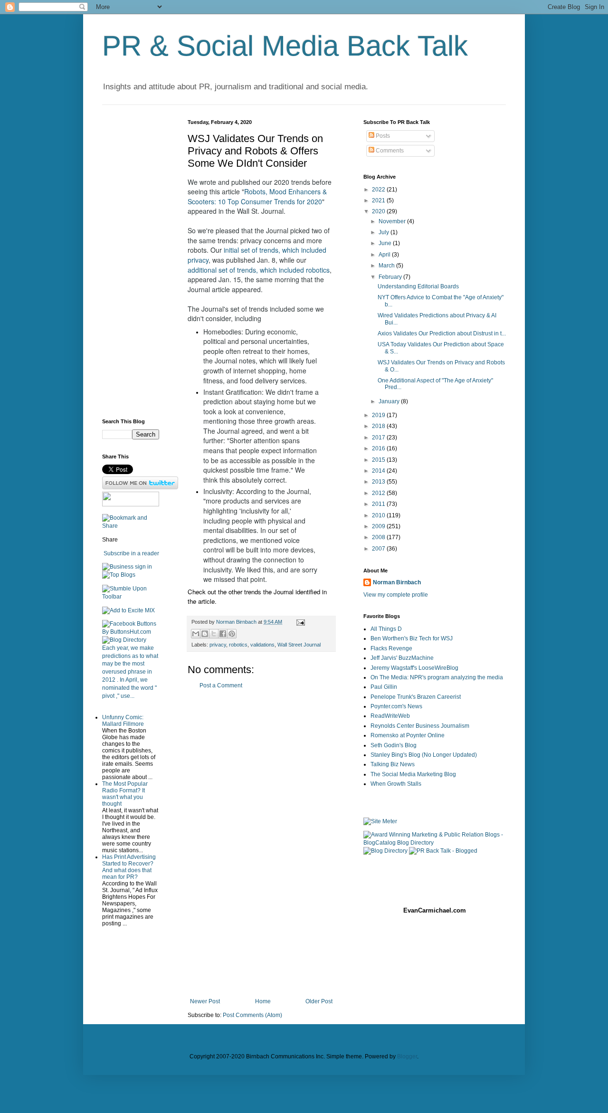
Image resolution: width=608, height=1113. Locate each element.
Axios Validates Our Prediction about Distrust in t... (442, 333)
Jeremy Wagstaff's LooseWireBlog (414, 668)
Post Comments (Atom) (252, 1015)
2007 (379, 548)
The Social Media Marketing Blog (413, 774)
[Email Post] (299, 622)
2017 (379, 437)
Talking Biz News (392, 764)
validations (262, 644)
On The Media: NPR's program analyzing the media (436, 677)
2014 (379, 470)
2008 (379, 537)
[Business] (117, 566)
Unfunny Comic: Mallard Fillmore (123, 720)
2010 (379, 515)
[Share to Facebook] (223, 633)
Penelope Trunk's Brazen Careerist (415, 697)
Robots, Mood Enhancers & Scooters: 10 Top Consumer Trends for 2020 (258, 196)
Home (263, 1001)
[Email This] (195, 633)
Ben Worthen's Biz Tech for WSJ (411, 638)
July (384, 232)
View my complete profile (395, 594)
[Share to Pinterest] (232, 633)
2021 (379, 200)
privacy (217, 644)
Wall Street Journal (299, 644)
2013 (379, 481)
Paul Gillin (383, 687)
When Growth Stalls (395, 783)
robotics (238, 644)
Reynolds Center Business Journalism (419, 726)
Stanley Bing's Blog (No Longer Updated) (423, 755)
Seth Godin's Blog (393, 745)
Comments (389, 150)
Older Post (318, 1001)
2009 (379, 526)
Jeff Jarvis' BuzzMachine (402, 658)
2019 (379, 415)
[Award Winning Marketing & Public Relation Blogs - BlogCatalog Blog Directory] (434, 842)
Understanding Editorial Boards (418, 286)
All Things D (386, 629)
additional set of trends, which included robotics (259, 270)
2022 (379, 189)
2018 (379, 426)
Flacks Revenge (391, 648)
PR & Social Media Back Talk (285, 46)
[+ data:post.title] (130, 596)
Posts (382, 136)
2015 (379, 460)
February (391, 277)
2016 (379, 448)
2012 (379, 493)
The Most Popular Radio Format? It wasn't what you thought (125, 793)
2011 (379, 504)
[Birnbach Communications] (130, 504)
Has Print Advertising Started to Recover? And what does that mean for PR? (129, 867)
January (390, 401)
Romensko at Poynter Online (407, 735)
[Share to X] (213, 633)
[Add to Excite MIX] (128, 610)
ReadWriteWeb (390, 716)
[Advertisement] (261, 843)
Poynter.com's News (396, 706)
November (393, 221)
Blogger (407, 1056)
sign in (143, 566)
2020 (379, 211)
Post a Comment (221, 685)
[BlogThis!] (204, 633)
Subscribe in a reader (131, 553)
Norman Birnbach (397, 582)
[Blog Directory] (124, 640)
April (385, 254)
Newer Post (205, 1001)
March (387, 265)
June (386, 243)
